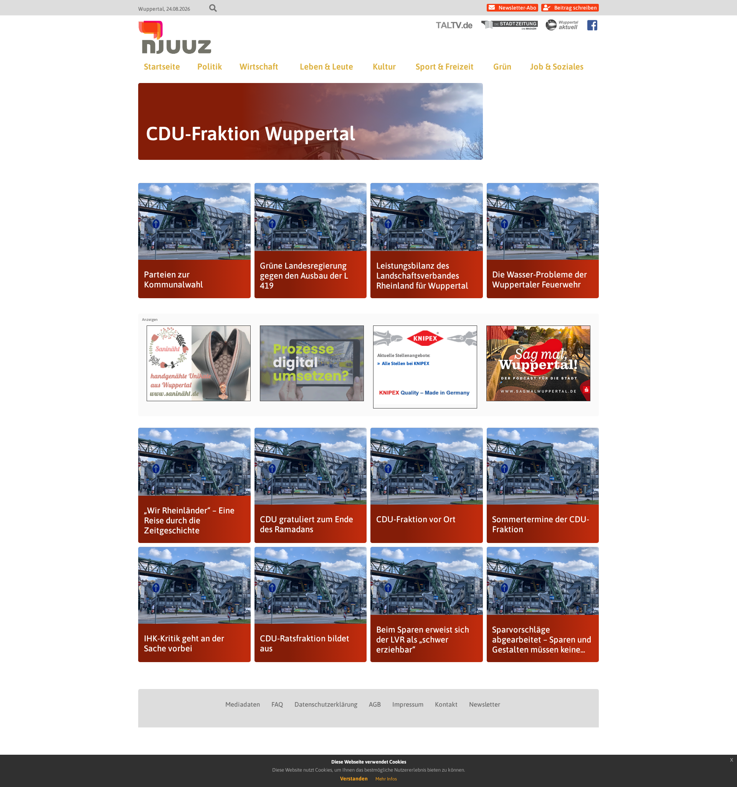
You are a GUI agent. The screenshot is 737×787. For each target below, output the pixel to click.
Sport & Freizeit (445, 66)
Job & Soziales (556, 66)
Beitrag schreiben (575, 8)
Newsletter (484, 704)
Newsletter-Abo (517, 8)
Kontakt (446, 704)
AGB (375, 704)
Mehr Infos (386, 779)
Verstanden (354, 778)
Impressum (407, 704)
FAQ (277, 704)
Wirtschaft (259, 66)
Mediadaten (242, 704)
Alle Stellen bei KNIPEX (403, 363)
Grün (502, 66)
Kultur (384, 66)
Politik (209, 66)
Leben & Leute (326, 66)
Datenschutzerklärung (325, 704)
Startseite (162, 66)
